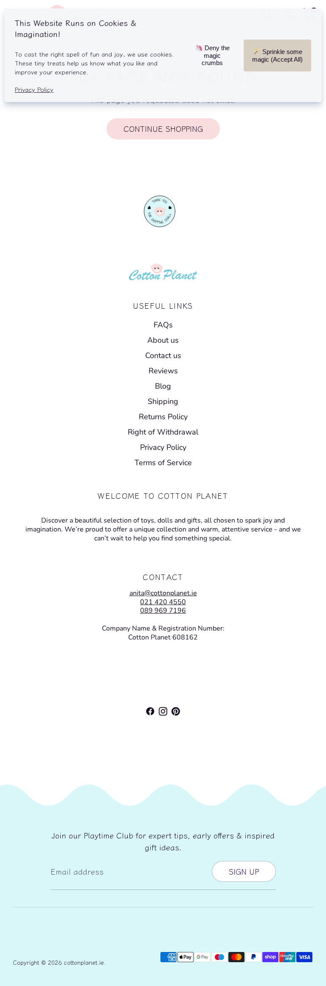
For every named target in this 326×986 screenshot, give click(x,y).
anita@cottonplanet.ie (163, 593)
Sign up (244, 871)
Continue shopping (163, 128)
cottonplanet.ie (84, 962)
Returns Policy (163, 417)
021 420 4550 (163, 602)
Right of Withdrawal (163, 432)
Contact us (163, 355)
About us (163, 340)
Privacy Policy (163, 447)
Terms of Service (163, 462)
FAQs (163, 325)
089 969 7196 (163, 610)
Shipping (163, 401)
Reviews (163, 371)
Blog (163, 386)
